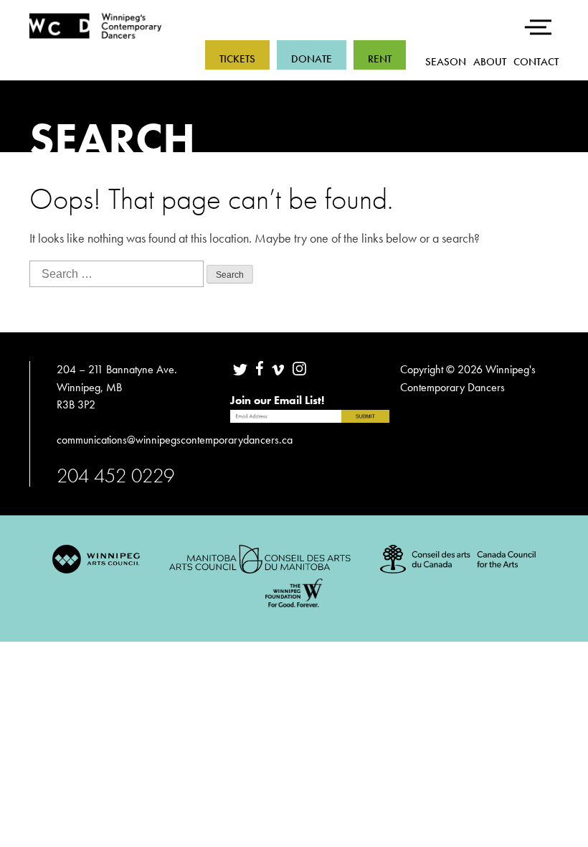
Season (445, 62)
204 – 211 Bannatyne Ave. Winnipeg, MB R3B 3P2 (117, 387)
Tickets (237, 59)
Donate (311, 59)
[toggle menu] (540, 18)
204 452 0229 (115, 475)
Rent (380, 59)
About (489, 62)
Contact (536, 62)
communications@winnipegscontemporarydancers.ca (176, 439)
